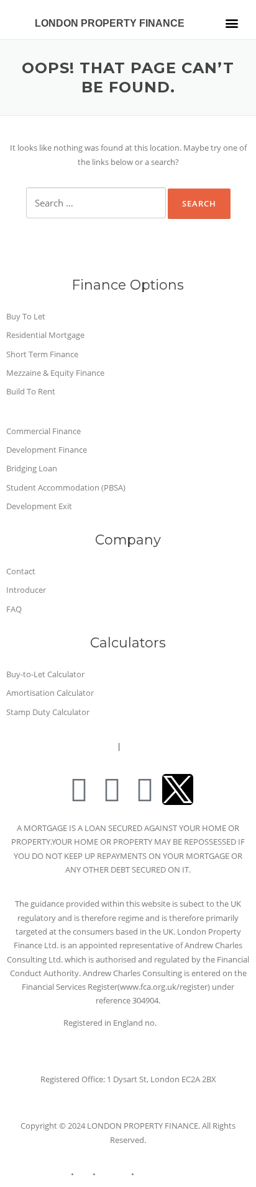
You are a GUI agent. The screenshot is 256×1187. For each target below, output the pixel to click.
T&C (83, 1174)
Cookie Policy (160, 1174)
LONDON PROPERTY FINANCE (110, 23)
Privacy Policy (85, 746)
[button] (231, 22)
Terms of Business (161, 746)
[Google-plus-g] (111, 789)
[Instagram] (144, 789)
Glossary (113, 1174)
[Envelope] (78, 789)
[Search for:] (96, 202)
